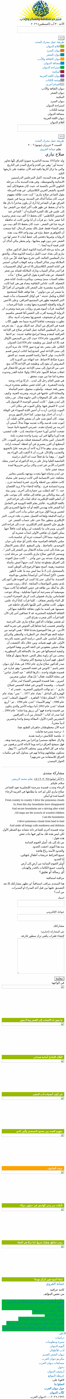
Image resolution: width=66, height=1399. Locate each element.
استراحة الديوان (51, 67)
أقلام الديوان (53, 46)
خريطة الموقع (56, 1375)
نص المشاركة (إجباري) (52, 931)
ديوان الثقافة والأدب (48, 58)
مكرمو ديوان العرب (53, 1358)
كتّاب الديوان (57, 1392)
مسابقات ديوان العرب (51, 1362)
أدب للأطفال (57, 1350)
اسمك (61, 897)
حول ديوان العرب (54, 1388)
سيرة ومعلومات (55, 1341)
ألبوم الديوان (57, 1346)
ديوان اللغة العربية (50, 75)
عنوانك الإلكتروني (55, 912)
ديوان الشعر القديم (53, 1354)
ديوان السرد (53, 50)
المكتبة (56, 71)
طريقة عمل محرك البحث (49, 42)
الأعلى (62, 1333)
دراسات (59, 1337)
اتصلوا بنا (59, 1384)
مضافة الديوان (52, 63)
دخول (61, 1367)
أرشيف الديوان (55, 1371)
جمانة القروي (47, 149)
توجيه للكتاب (53, 80)
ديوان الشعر (53, 54)
